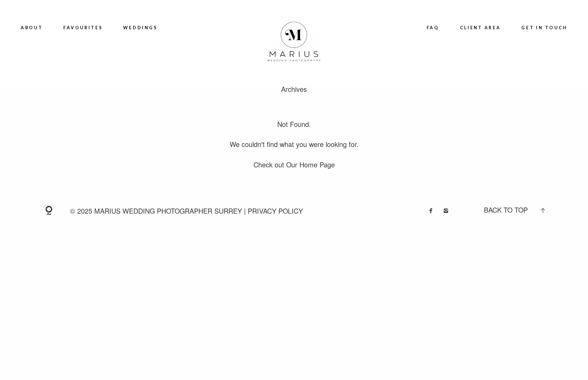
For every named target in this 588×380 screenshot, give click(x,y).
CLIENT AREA (480, 27)
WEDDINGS (140, 27)
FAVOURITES (82, 27)
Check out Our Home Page (294, 164)
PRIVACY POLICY (275, 211)
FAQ (433, 27)
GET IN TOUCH (544, 27)
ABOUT (32, 27)
